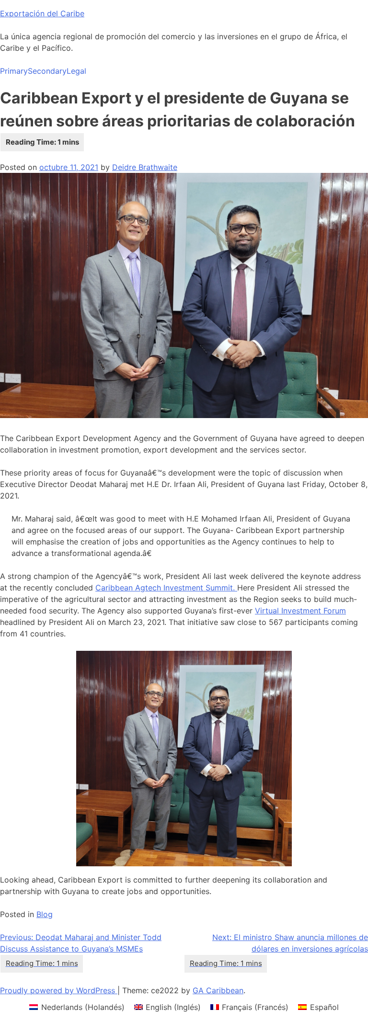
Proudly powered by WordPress (58, 990)
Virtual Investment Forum (300, 610)
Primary (14, 71)
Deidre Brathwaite (144, 167)
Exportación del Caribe (42, 13)
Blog (44, 914)
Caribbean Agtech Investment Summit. (166, 587)
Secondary (47, 71)
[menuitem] (76, 1007)
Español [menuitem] (324, 1007)
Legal (76, 71)
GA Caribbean (218, 990)
